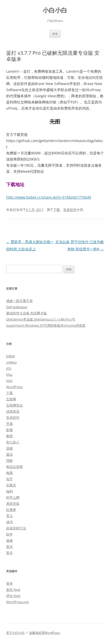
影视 (9, 429)
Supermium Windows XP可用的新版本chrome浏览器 (45, 325)
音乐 (9, 546)
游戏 (9, 448)
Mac (9, 374)
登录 (9, 583)
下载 (56, 209)
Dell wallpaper (16, 307)
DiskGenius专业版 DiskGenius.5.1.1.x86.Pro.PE (40, 319)
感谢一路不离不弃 (19, 300)
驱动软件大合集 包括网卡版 (26, 313)
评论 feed (13, 595)
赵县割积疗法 (16, 528)
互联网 (11, 399)
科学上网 (12, 497)
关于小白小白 (15, 632)
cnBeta (11, 362)
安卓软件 (69, 209)
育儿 (9, 515)
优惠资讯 (12, 411)
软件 (9, 534)
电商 (9, 472)
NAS (9, 380)
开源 (9, 423)
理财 (9, 460)
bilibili (10, 356)
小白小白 (55, 10)
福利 (9, 491)
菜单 (55, 34)
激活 (9, 454)
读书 (9, 522)
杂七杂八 (12, 442)
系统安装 (12, 503)
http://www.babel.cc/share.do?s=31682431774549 (48, 197)
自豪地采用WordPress (44, 632)
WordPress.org (17, 602)
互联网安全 (14, 405)
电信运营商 (14, 466)
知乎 (9, 479)
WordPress (14, 386)
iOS (8, 368)
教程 (9, 436)
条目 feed (13, 589)
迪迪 (9, 540)
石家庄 (11, 485)
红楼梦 (11, 509)
